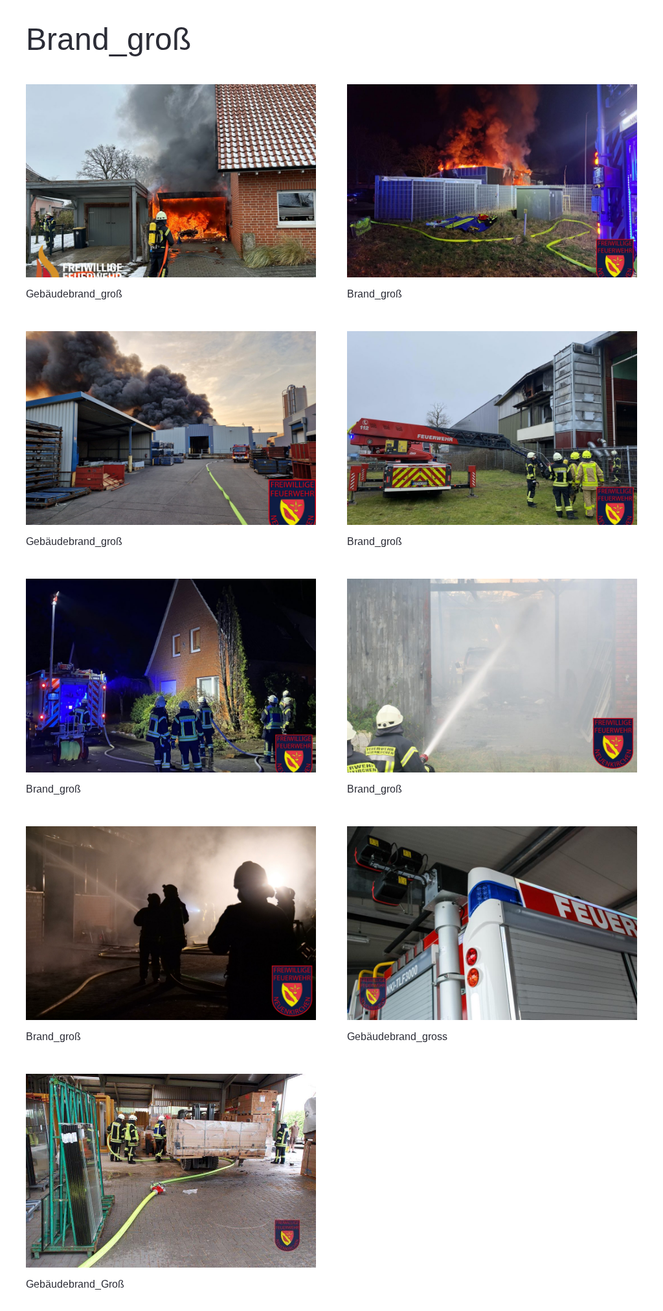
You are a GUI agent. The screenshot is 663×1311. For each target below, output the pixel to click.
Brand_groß (374, 293)
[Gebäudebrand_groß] (171, 181)
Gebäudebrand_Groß (75, 1284)
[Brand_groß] (492, 181)
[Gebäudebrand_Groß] (171, 1171)
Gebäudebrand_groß (74, 293)
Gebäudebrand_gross (397, 1036)
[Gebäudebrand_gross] (492, 923)
